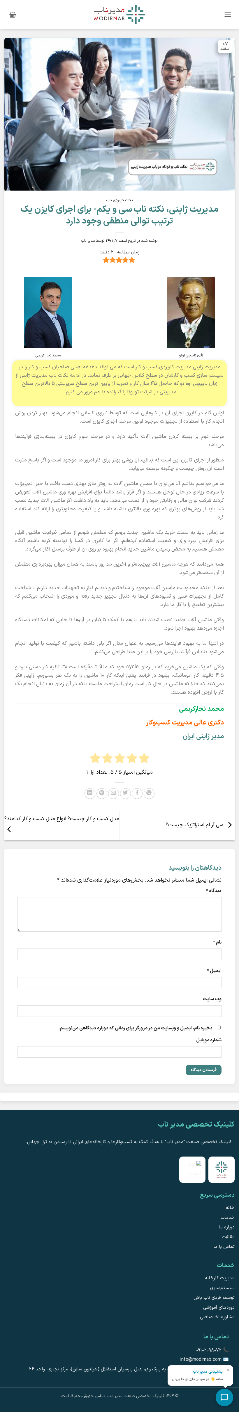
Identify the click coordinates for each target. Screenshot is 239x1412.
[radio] (95, 760)
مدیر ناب (88, 241)
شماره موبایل (209, 1040)
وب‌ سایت (212, 999)
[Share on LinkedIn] (90, 793)
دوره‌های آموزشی (219, 1307)
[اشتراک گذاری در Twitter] (125, 793)
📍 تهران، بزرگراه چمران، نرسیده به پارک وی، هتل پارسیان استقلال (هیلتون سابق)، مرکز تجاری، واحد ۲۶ (129, 1369)
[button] (228, 14)
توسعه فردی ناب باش (214, 1297)
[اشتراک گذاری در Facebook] (137, 793)
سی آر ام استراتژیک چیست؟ (195, 825)
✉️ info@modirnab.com (204, 1359)
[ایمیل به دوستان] (113, 793)
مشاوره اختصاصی (217, 1317)
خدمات (228, 1217)
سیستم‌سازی (222, 1288)
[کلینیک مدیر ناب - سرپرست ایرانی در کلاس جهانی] (119, 14)
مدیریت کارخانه (220, 1278)
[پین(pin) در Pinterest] (101, 793)
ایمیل (214, 970)
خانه (230, 1207)
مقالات (228, 1237)
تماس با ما (224, 1246)
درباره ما (227, 1227)
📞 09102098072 (212, 1350)
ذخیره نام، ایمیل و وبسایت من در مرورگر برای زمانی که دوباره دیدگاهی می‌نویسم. (135, 1028)
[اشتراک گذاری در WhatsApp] (149, 793)
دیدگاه (214, 890)
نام (217, 942)
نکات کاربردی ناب (119, 200)
